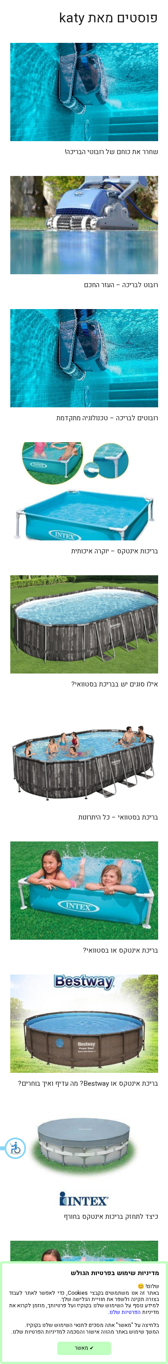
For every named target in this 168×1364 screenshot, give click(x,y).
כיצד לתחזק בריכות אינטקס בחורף (111, 1217)
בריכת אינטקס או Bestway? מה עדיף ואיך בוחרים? (88, 1083)
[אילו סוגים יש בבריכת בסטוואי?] (84, 624)
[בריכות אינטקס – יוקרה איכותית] (84, 491)
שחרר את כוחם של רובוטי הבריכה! (111, 152)
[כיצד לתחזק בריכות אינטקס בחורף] (84, 1157)
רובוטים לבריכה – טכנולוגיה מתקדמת (107, 418)
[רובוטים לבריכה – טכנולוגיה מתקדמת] (84, 358)
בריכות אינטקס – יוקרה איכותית (114, 551)
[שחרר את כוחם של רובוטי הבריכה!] (84, 92)
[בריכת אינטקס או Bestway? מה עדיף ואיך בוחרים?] (84, 1024)
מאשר (84, 1348)
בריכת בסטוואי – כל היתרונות (118, 817)
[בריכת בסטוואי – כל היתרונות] (84, 757)
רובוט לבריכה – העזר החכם (121, 285)
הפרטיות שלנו (125, 1312)
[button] (13, 1148)
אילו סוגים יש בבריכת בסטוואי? (114, 684)
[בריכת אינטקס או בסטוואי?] (84, 890)
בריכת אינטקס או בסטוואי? (120, 950)
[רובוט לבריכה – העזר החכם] (84, 225)
